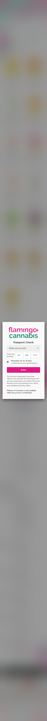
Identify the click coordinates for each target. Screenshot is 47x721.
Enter (23, 370)
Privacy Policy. (25, 386)
